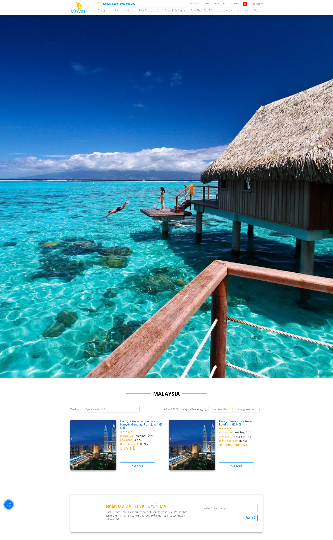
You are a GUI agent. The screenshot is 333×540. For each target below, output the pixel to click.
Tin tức (207, 3)
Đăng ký (249, 518)
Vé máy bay (225, 10)
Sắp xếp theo (170, 409)
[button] (252, 3)
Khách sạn (243, 10)
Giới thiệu (194, 3)
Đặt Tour (138, 466)
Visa (256, 10)
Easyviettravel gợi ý (193, 409)
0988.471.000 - (111, 3)
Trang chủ (104, 10)
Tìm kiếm (75, 409)
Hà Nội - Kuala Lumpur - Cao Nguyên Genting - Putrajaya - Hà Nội (141, 424)
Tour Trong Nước (149, 10)
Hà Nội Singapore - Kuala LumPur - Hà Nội (235, 422)
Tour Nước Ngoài (175, 10)
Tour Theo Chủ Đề (202, 10)
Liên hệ (235, 3)
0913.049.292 (127, 3)
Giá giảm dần (247, 409)
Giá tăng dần (220, 409)
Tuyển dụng (221, 3)
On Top (326, 535)
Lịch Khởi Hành (124, 10)
